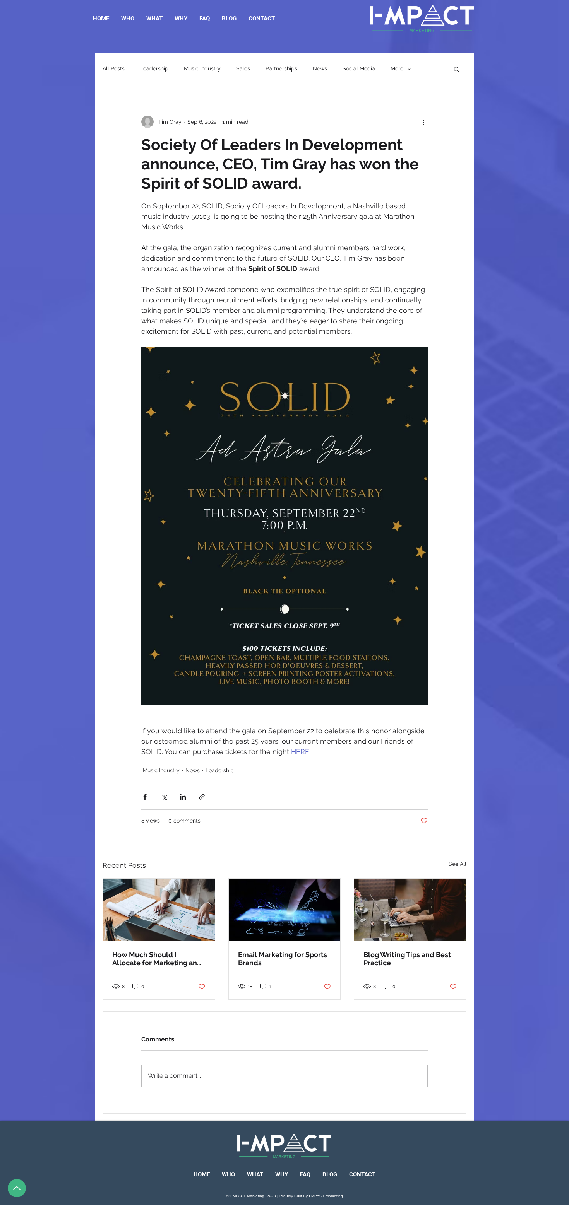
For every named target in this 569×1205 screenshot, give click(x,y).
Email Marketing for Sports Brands (282, 959)
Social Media (359, 68)
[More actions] (423, 121)
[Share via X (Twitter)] (164, 796)
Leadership (154, 68)
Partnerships (281, 68)
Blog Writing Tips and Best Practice (407, 959)
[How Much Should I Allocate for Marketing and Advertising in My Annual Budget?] (159, 910)
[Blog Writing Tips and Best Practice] (410, 910)
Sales (243, 68)
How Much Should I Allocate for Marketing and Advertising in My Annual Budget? (157, 959)
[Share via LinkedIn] (183, 796)
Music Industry (202, 68)
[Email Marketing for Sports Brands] (285, 910)
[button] (456, 69)
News (320, 68)
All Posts (114, 68)
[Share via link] (202, 796)
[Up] (17, 1188)
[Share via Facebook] (145, 796)
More (397, 68)
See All (457, 864)
